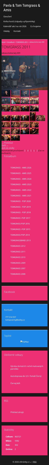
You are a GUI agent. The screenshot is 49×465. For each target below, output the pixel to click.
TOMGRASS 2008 (17, 274)
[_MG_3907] (6, 140)
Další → (5, 145)
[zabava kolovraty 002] (6, 96)
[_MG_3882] (24, 127)
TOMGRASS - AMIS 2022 (20, 190)
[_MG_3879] (40, 120)
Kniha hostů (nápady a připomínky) (19, 21)
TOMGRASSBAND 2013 (20, 240)
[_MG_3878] (15, 110)
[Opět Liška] (6, 110)
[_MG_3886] (34, 110)
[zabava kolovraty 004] (15, 96)
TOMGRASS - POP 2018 (20, 212)
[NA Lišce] (34, 103)
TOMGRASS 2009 (17, 263)
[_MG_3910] (6, 120)
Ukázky (6, 31)
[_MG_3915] (33, 120)
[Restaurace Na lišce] (15, 103)
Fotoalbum (11, 42)
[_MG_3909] (24, 110)
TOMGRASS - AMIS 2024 (20, 179)
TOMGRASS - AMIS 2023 (20, 184)
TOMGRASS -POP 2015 (20, 229)
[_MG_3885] (15, 133)
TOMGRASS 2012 (17, 246)
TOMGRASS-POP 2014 (20, 235)
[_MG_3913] (15, 120)
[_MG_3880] (6, 127)
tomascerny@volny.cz (15, 320)
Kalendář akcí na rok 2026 (14, 26)
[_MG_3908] (15, 140)
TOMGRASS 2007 (17, 268)
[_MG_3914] (24, 120)
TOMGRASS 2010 (17, 257)
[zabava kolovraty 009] (6, 103)
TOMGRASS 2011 (22, 42)
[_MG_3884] (6, 133)
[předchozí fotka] (5, 73)
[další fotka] (43, 73)
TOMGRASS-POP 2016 (20, 223)
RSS (35, 462)
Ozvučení (7, 16)
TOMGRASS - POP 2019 (20, 207)
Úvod (3, 42)
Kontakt (17, 31)
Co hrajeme (35, 26)
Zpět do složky (8, 148)
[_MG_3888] (24, 133)
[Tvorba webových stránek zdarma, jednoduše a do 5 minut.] (31, 462)
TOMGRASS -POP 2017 (20, 218)
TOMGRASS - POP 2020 (20, 201)
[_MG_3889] (34, 133)
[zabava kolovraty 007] (24, 96)
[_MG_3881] (15, 127)
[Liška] (24, 103)
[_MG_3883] (34, 127)
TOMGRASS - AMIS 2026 (20, 167)
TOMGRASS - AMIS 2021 (20, 195)
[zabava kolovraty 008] (34, 96)
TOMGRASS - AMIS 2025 (20, 173)
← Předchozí (7, 142)
